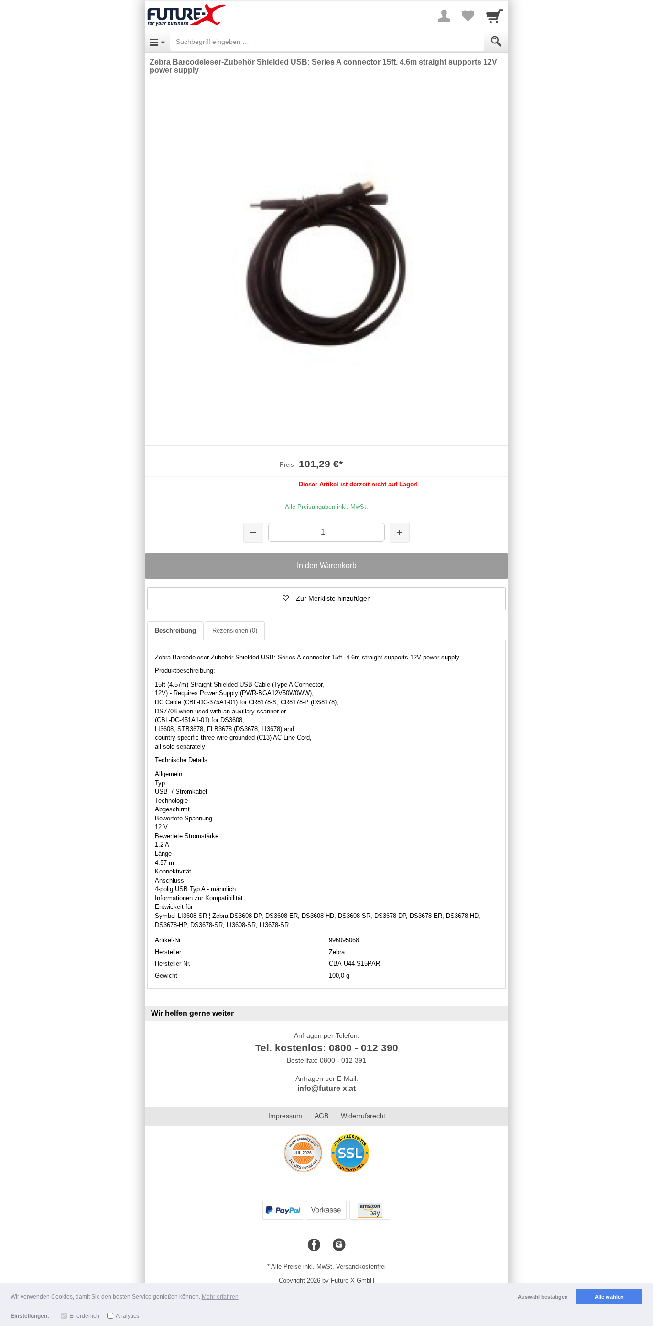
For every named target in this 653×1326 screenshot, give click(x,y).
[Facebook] (314, 1245)
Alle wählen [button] (609, 1297)
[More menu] (444, 16)
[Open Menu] (157, 41)
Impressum (285, 1116)
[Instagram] (338, 1245)
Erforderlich (84, 1316)
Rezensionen (234, 630)
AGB (321, 1116)
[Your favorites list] (468, 16)
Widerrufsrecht (363, 1116)
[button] (326, 598)
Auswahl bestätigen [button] (543, 1297)
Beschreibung (175, 630)
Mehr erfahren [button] (220, 1297)
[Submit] (496, 41)
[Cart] (494, 16)
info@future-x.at (326, 1088)
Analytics (127, 1316)
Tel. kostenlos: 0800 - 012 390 (326, 1047)
